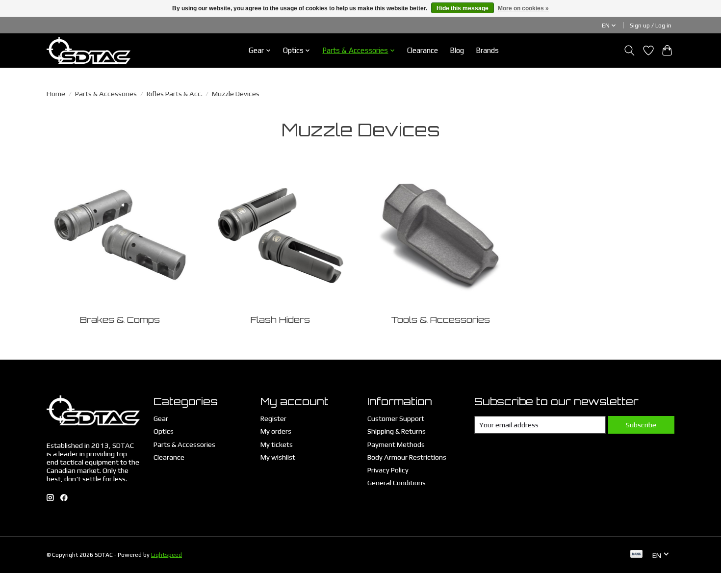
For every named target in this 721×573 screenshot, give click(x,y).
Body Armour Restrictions (406, 457)
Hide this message (463, 8)
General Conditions (396, 482)
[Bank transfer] (636, 554)
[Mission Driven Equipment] (88, 50)
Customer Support (395, 418)
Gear (161, 418)
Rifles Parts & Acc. (175, 93)
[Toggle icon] (629, 50)
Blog (457, 50)
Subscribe (641, 424)
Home (56, 93)
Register (273, 418)
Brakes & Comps (120, 319)
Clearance (422, 50)
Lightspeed (166, 554)
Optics (164, 431)
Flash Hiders (280, 319)
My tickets (276, 444)
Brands (487, 50)
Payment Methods (396, 444)
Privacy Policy (388, 470)
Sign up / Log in (650, 25)
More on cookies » (523, 8)
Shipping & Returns (396, 431)
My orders (275, 431)
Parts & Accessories (106, 93)
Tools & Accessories (440, 319)
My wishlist (277, 457)
